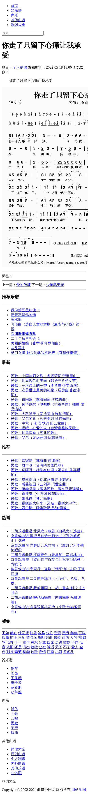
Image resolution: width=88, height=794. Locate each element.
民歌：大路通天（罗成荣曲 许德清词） (42, 414)
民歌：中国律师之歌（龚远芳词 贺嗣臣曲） (45, 376)
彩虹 (10, 652)
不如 (5, 633)
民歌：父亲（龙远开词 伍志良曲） (38, 437)
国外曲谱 (18, 763)
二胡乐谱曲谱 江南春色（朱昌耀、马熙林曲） (47, 555)
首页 (14, 6)
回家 (50, 642)
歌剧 (66, 642)
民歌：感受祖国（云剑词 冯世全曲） (40, 484)
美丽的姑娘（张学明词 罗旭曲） (36, 343)
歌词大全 (18, 25)
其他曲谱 (18, 20)
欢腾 (5, 637)
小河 (58, 652)
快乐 (33, 633)
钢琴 (14, 668)
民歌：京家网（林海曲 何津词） (36, 460)
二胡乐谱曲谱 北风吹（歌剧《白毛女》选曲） (47, 531)
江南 (50, 652)
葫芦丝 (16, 692)
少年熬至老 (55, 285)
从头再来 (18, 348)
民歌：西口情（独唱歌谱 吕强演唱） (40, 508)
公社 (42, 647)
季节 (18, 652)
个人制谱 (20, 67)
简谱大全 (18, 749)
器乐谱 (16, 10)
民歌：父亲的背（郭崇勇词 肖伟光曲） (42, 418)
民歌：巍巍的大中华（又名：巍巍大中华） (45, 503)
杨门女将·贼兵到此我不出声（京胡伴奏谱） (46, 353)
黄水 (34, 642)
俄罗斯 (23, 633)
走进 (58, 642)
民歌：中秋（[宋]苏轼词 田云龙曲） (39, 423)
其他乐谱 (18, 768)
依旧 (10, 647)
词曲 (49, 637)
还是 (18, 647)
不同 (75, 642)
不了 (66, 647)
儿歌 (14, 714)
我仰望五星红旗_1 (25, 310)
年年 (74, 633)
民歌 (14, 723)
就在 (13, 633)
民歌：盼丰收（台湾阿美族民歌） (38, 465)
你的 (65, 637)
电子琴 (16, 683)
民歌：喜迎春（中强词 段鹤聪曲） (38, 494)
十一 (18, 642)
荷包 (29, 637)
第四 (41, 637)
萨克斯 (16, 687)
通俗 (14, 709)
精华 (26, 652)
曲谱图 (16, 773)
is (35, 637)
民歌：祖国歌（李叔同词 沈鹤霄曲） (40, 400)
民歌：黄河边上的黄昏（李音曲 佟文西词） (45, 385)
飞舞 (10, 642)
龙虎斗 (68, 652)
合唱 (14, 718)
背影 (57, 633)
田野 (65, 633)
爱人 (75, 647)
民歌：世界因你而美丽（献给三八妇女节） (45, 381)
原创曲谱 (18, 754)
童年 (26, 642)
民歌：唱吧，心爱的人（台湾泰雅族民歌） (45, 428)
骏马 (41, 633)
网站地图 (79, 790)
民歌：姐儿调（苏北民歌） (32, 498)
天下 (58, 647)
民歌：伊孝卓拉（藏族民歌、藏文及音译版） (47, 489)
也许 (49, 633)
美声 (14, 728)
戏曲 (14, 732)
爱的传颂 (23, 285)
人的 (73, 637)
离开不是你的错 (23, 315)
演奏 (26, 647)
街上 (13, 637)
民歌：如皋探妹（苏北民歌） (34, 433)
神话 (50, 647)
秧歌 (34, 652)
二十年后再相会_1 (25, 338)
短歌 (57, 637)
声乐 (14, 15)
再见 (21, 637)
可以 (82, 633)
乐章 (42, 642)
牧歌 (34, 647)
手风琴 (16, 678)
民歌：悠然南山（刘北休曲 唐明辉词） (42, 479)
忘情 (42, 652)
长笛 (14, 673)
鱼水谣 (16, 319)
